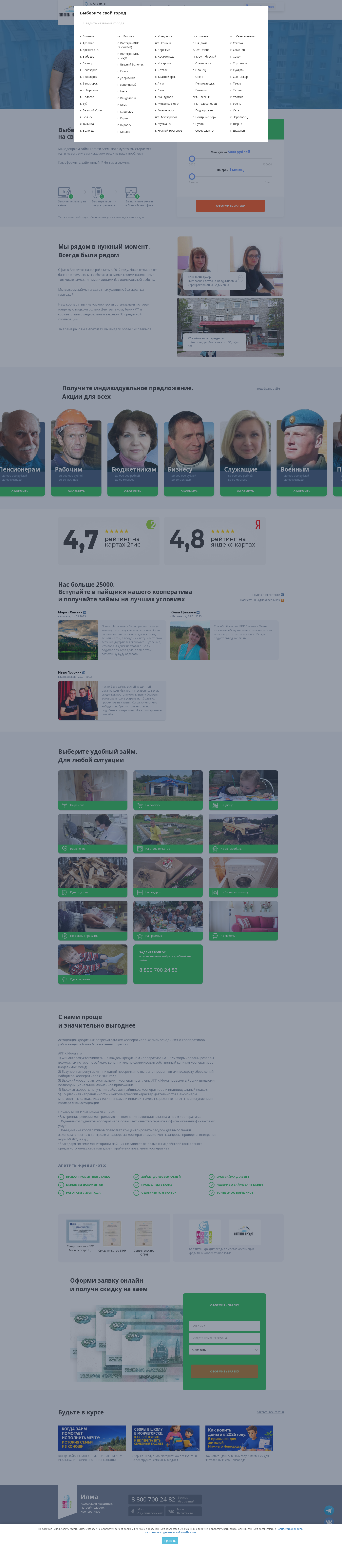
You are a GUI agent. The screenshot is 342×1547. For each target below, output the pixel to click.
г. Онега (198, 77)
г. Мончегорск (164, 110)
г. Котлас (161, 70)
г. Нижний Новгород (168, 130)
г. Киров (123, 118)
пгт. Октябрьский (204, 56)
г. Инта (122, 91)
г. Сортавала (239, 63)
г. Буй (83, 103)
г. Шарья (236, 124)
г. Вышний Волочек (130, 64)
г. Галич (123, 71)
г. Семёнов (237, 50)
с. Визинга (87, 124)
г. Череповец (239, 117)
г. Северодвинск (203, 130)
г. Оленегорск (202, 63)
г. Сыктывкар (239, 77)
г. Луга (159, 83)
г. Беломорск (89, 83)
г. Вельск (86, 117)
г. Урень (235, 103)
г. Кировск (124, 125)
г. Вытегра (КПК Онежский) (128, 45)
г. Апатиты (87, 36)
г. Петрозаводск (204, 83)
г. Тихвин (236, 90)
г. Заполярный (127, 84)
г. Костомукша (165, 56)
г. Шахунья (237, 130)
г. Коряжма (162, 50)
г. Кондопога (163, 36)
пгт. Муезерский (166, 117)
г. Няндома (200, 43)
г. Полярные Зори (204, 117)
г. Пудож (198, 124)
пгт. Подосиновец (205, 103)
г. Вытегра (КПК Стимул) (128, 56)
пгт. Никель (200, 36)
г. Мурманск (163, 124)
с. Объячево (201, 50)
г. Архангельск (89, 50)
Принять (170, 1540)
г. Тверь (235, 83)
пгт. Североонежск (243, 36)
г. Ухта (234, 110)
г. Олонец (199, 70)
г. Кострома (163, 63)
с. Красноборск (165, 77)
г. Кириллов (125, 111)
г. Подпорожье (203, 110)
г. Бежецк (86, 63)
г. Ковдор (124, 132)
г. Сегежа (236, 43)
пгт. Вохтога (126, 36)
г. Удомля (236, 97)
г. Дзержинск (126, 78)
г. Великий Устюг (91, 110)
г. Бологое (87, 97)
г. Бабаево (87, 56)
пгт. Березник (89, 90)
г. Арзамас (87, 43)
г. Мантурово (164, 97)
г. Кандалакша (127, 98)
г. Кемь (122, 105)
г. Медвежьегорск (167, 103)
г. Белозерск (88, 70)
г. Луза (159, 90)
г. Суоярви (237, 70)
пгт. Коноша (163, 43)
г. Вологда (87, 130)
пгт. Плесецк (201, 97)
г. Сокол (235, 56)
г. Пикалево (200, 90)
